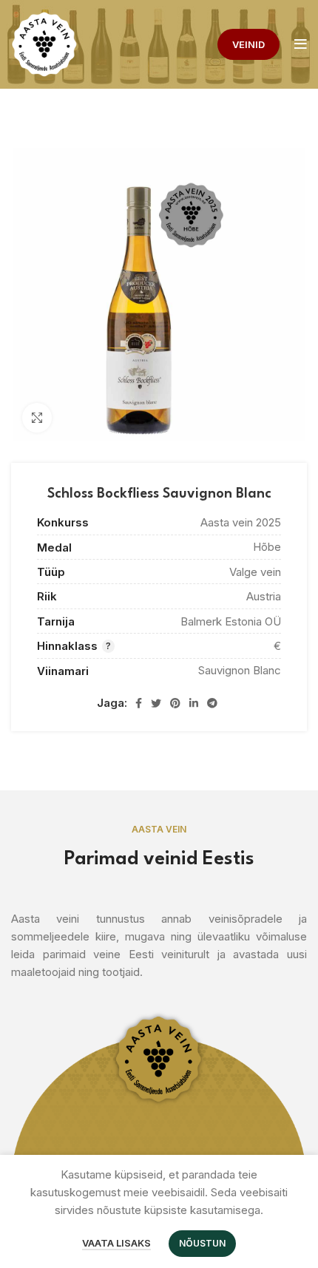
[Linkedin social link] (194, 703)
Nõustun (202, 1243)
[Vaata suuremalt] (37, 418)
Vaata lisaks (116, 1243)
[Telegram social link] (212, 703)
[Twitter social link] (156, 703)
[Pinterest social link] (175, 703)
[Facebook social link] (138, 703)
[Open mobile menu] (300, 44)
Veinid (248, 44)
